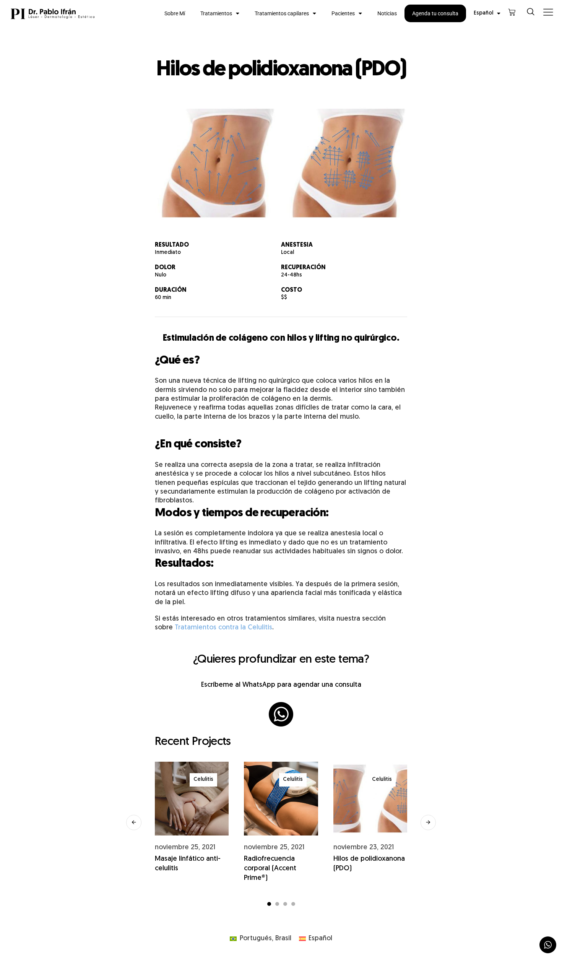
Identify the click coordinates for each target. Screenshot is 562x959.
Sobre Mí (174, 13)
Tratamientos (216, 13)
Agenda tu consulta (435, 13)
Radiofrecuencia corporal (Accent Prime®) (270, 868)
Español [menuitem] (320, 938)
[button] (133, 822)
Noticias (387, 13)
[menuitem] (487, 13)
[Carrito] (511, 12)
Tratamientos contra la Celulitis (223, 627)
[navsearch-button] (530, 13)
